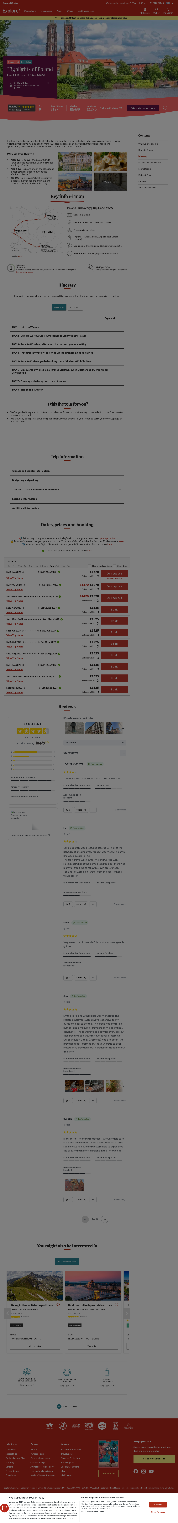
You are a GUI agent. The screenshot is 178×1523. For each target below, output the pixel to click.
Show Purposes (158, 1512)
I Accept (158, 1504)
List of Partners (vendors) (92, 1511)
